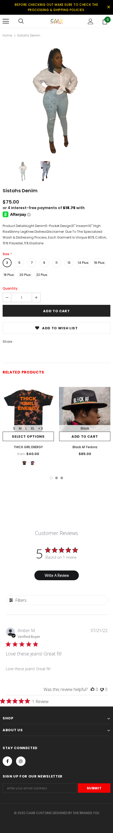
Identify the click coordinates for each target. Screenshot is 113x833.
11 (56, 262)
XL (32, 428)
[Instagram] (20, 761)
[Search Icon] (21, 21)
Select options (28, 436)
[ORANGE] (24, 463)
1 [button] (51, 478)
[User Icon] (90, 21)
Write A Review (57, 575)
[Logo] (56, 21)
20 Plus (25, 274)
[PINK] (32, 463)
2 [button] (56, 478)
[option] (56, 99)
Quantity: (10, 288)
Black (85, 428)
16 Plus (99, 262)
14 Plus (83, 262)
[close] (108, 7)
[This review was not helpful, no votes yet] (102, 689)
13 (69, 262)
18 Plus (9, 274)
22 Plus (41, 274)
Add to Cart (84, 436)
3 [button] (61, 478)
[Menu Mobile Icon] (6, 21)
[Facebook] (7, 761)
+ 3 (40, 428)
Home (7, 35)
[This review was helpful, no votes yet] (92, 689)
